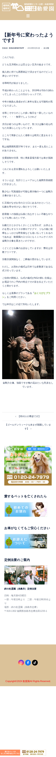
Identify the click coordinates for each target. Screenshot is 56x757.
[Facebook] (28, 663)
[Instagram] (21, 663)
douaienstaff (16, 48)
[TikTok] (35, 663)
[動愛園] (28, 6)
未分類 (46, 48)
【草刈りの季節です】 (29, 416)
